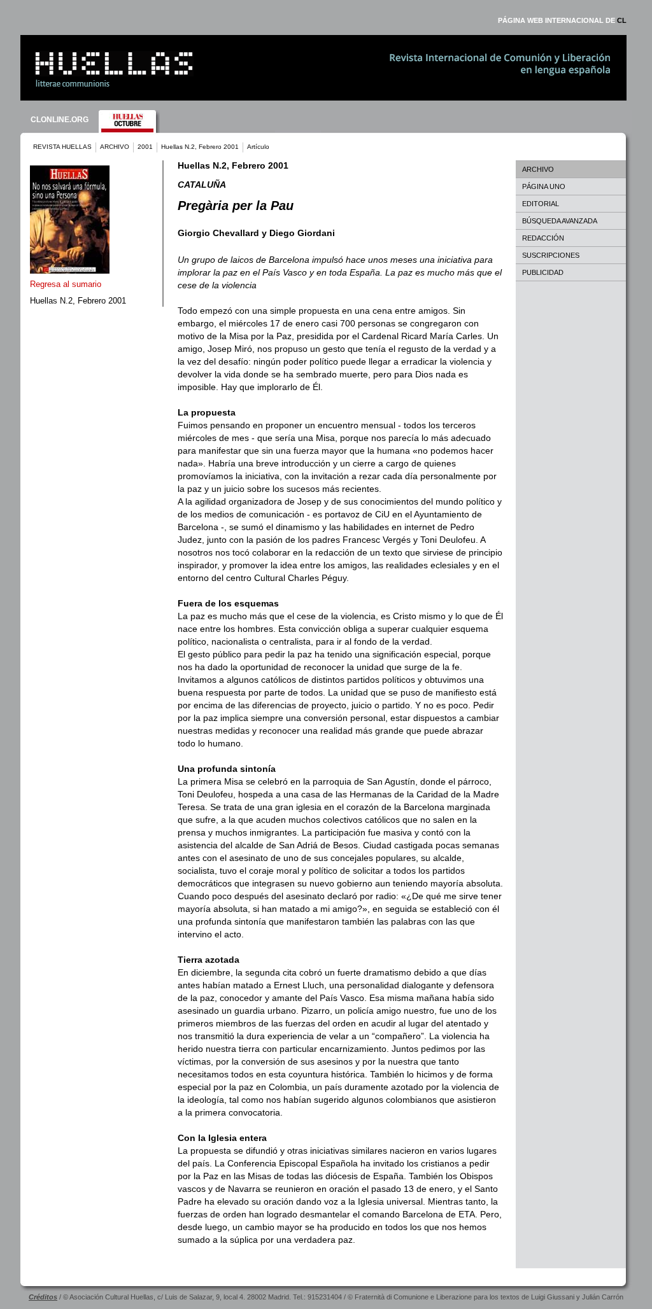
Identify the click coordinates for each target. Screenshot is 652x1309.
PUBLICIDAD (542, 272)
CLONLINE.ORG (60, 119)
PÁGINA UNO (543, 186)
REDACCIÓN (543, 238)
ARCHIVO (114, 146)
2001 (145, 146)
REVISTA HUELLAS (62, 146)
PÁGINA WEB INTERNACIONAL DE (562, 20)
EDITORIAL (540, 203)
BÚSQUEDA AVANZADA (559, 221)
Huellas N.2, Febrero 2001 (200, 146)
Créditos (43, 1297)
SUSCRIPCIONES (550, 255)
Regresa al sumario (65, 284)
